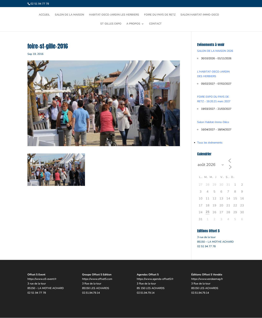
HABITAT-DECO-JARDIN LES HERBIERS (114, 14)
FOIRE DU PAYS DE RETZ (159, 14)
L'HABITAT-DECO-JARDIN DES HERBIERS (213, 74)
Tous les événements (209, 142)
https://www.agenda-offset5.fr (155, 279)
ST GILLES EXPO (110, 24)
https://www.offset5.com (97, 279)
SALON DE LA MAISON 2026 (215, 51)
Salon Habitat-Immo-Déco (213, 122)
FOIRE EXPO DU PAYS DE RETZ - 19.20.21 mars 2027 (213, 99)
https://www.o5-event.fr (41, 279)
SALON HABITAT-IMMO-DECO (199, 14)
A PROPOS (133, 24)
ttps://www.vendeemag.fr (208, 279)
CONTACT (155, 24)
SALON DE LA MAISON (69, 14)
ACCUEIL (44, 14)
